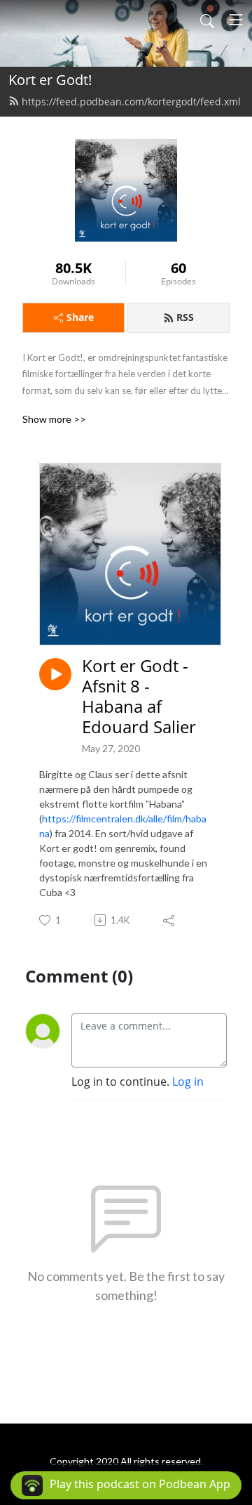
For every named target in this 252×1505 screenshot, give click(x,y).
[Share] (170, 920)
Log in (188, 1081)
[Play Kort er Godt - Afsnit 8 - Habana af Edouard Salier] (55, 674)
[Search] (207, 20)
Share (80, 317)
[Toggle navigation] (236, 19)
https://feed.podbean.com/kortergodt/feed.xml (131, 101)
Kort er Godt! (50, 79)
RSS (185, 317)
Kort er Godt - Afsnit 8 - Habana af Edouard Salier (139, 696)
